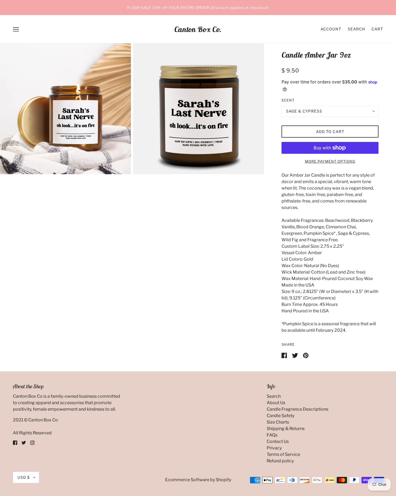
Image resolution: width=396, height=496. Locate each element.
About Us (276, 402)
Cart (377, 29)
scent (288, 100)
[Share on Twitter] (295, 355)
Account (331, 29)
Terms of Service (283, 454)
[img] (15, 442)
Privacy (274, 447)
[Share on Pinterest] (306, 355)
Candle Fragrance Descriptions (297, 409)
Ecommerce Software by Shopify (198, 479)
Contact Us (278, 441)
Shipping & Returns (286, 428)
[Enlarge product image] (65, 108)
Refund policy (280, 460)
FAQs (272, 435)
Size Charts (278, 422)
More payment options (330, 161)
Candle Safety (280, 415)
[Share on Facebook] (284, 355)
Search (356, 29)
